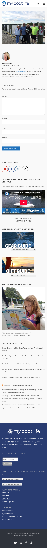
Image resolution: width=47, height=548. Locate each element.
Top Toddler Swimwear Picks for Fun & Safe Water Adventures (23, 408)
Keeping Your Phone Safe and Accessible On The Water (21, 377)
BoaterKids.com (21, 71)
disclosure (23, 535)
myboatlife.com (7, 514)
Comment (5, 96)
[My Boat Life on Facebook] (11, 169)
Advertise (5, 496)
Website (4, 137)
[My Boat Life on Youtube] (5, 169)
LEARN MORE (25, 336)
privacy (16, 535)
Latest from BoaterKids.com (18, 385)
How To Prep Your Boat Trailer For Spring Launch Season (22, 364)
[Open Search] (38, 4)
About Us (5, 493)
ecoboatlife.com (8, 520)
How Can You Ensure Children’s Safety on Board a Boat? (21, 405)
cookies (30, 535)
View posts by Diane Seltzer (11, 65)
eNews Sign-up (8, 502)
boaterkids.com (7, 511)
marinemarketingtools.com (12, 517)
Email (4, 128)
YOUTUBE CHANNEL (23, 221)
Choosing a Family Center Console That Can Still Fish (20, 396)
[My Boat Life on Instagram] (18, 169)
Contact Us (6, 499)
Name (4, 119)
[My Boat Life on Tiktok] (25, 169)
